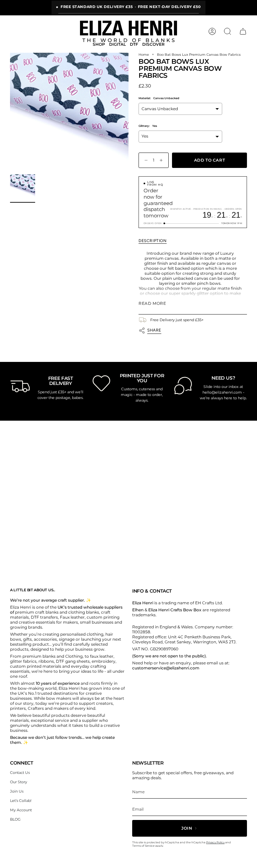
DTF (134, 44)
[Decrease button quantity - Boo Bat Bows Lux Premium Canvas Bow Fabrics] (145, 160)
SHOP (99, 44)
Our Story (18, 782)
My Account (21, 810)
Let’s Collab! (20, 800)
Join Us (16, 791)
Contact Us (20, 772)
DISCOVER (153, 44)
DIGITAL (117, 44)
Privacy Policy (215, 842)
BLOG (15, 819)
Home (144, 54)
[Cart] (243, 31)
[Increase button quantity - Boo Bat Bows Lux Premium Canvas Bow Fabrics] (163, 160)
